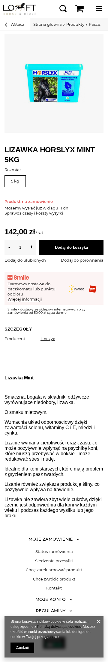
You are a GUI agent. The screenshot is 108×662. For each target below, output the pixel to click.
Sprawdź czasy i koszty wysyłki (33, 213)
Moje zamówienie (50, 539)
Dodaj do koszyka (71, 247)
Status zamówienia (54, 551)
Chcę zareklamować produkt (54, 570)
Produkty (75, 24)
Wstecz (17, 24)
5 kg (15, 181)
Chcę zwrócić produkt (54, 579)
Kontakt (54, 588)
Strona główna (47, 24)
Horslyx (47, 338)
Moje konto (50, 599)
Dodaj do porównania (82, 260)
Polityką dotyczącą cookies (59, 627)
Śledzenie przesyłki (54, 561)
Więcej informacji (25, 299)
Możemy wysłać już (23, 208)
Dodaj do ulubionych (25, 260)
